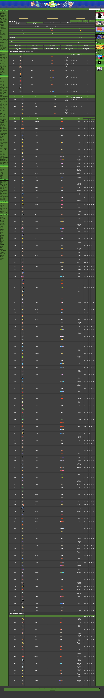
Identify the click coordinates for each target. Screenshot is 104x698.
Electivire (37, 586)
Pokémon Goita (2, 163)
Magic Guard (79, 163)
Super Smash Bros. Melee (3, 149)
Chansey (37, 266)
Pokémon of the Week (3, 35)
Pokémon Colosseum (2, 138)
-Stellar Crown (2, 229)
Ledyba (37, 329)
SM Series (1, 178)
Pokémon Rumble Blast (3, 119)
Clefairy (37, 163)
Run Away (79, 322)
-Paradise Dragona (2, 253)
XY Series (1, 177)
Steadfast (79, 558)
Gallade (37, 596)
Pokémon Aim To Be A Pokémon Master (4, 60)
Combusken (37, 422)
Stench (79, 231)
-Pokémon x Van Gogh (3, 42)
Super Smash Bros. (2, 155)
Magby (37, 398)
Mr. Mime (37, 273)
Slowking (37, 367)
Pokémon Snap (2, 152)
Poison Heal (79, 437)
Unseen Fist (66, 91)
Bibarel (37, 528)
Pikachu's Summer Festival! (3, 206)
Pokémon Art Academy (3, 105)
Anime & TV (4, 50)
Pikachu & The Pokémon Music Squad (4, 213)
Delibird (37, 391)
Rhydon (37, 262)
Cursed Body (79, 235)
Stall (79, 457)
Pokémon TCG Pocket (3, 85)
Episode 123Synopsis (98, 40)
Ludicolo (37, 433)
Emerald (1, 137)
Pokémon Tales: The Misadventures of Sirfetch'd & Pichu (3, 73)
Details (73, 20)
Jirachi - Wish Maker (2, 185)
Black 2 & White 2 (2, 114)
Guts (66, 59)
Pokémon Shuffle (2, 107)
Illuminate (79, 473)
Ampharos (36, 343)
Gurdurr (32, 63)
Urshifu (32, 91)
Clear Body (79, 504)
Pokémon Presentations (3, 43)
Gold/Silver (1, 146)
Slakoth (37, 440)
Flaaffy (37, 339)
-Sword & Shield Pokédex (3, 18)
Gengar (37, 235)
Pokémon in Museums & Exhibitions (3, 41)
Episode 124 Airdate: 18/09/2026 (98, 50)
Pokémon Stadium (2, 154)
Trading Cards (4, 214)
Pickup (79, 360)
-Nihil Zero (1, 246)
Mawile (37, 460)
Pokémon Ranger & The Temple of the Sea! (4, 187)
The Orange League (2, 54)
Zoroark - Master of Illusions (3, 190)
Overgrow (79, 412)
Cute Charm (79, 166)
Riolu (37, 558)
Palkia (37, 603)
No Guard (79, 208)
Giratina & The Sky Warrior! (3, 189)
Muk (36, 231)
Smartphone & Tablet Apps (3, 160)
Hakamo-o (36, 680)
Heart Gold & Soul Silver (3, 125)
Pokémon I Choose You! (3, 197)
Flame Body (79, 283)
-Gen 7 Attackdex (2, 26)
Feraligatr (36, 319)
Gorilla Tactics (79, 659)
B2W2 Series (1, 176)
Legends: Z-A (1, 79)
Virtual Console (2, 158)
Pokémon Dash (2, 139)
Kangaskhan (37, 269)
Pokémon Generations (3, 64)
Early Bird (79, 269)
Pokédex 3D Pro (2, 120)
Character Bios (2, 53)
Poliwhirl (37, 190)
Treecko (37, 412)
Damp (79, 176)
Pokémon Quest (2, 100)
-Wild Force (1, 256)
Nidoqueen (36, 156)
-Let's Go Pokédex (2, 17)
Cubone (37, 245)
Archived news (2, 12)
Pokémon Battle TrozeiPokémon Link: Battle (4, 104)
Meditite (37, 467)
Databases (4, 10)
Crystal (1, 147)
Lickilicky (37, 579)
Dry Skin (79, 566)
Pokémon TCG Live (2, 215)
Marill (37, 346)
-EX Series (1, 238)
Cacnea (37, 487)
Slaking (36, 106)
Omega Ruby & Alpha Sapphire (4, 103)
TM (85, 20)
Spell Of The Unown (2, 183)
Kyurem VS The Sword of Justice (4, 192)
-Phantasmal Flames (2, 224)
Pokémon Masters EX (3, 83)
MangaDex (1, 167)
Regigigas (36, 607)
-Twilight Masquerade (2, 230)
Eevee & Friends (2, 211)
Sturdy (79, 218)
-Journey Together (2, 227)
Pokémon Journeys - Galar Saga (4, 59)
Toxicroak (36, 569)
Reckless (79, 252)
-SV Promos (1, 241)
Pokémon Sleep (2, 84)
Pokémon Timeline (2, 38)
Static (79, 142)
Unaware (79, 528)
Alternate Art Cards (2, 218)
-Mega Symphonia (2, 248)
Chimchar (36, 518)
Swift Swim (79, 535)
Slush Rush (79, 663)
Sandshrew (36, 149)
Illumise (37, 477)
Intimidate (66, 71)
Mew (36, 302)
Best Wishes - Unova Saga (3, 57)
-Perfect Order (2, 223)
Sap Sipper (79, 633)
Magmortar (36, 589)
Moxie (66, 70)
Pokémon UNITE (2, 93)
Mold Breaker (79, 287)
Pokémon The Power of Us (3, 198)
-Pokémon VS (1, 258)
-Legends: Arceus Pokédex (3, 19)
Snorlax (37, 291)
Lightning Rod (79, 245)
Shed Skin (66, 69)
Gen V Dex (86, 22)
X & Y (1, 102)
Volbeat (37, 474)
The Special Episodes (2, 62)
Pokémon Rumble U (2, 116)
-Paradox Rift (1, 232)
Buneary (37, 545)
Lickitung (37, 259)
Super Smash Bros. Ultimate (3, 101)
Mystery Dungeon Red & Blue (4, 142)
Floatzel (37, 538)
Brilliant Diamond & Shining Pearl (4, 87)
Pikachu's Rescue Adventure (3, 203)
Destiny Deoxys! (2, 186)
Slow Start (79, 607)
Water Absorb (79, 190)
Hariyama (36, 113)
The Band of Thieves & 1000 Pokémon (3, 106)
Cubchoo (36, 663)
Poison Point (79, 159)
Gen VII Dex (52, 22)
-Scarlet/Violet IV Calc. (3, 34)
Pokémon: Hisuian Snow (3, 66)
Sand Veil (79, 149)
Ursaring (37, 388)
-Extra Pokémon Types (3, 216)
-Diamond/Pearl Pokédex (3, 15)
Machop (37, 207)
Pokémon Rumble (2, 127)
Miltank (36, 632)
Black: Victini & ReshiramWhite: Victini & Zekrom (4, 191)
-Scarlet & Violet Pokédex (3, 20)
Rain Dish (79, 433)
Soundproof (79, 272)
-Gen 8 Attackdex (2, 27)
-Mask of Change (2, 255)
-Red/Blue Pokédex (2, 13)
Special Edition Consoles (3, 159)
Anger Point (79, 184)
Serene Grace (79, 266)
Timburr (32, 60)
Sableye (37, 457)
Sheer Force (66, 60)
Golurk (32, 77)
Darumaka (36, 649)
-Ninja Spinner (2, 245)
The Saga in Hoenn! (2, 55)
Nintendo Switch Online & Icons (4, 162)
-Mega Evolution (2, 225)
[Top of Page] (99, 688)
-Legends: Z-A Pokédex (3, 21)
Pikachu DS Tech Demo (3, 143)
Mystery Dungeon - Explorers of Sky (4, 131)
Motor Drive (79, 586)
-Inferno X (1, 247)
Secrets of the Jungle (2, 199)
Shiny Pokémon (2, 63)
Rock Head (79, 217)
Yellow (1, 151)
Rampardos (37, 531)
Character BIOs (2, 168)
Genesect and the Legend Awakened (3, 193)
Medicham (36, 470)
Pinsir (37, 287)
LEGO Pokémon (2, 44)
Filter (79, 273)
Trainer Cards (1, 217)
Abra (36, 197)
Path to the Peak (2, 68)
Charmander (37, 121)
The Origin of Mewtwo (3, 181)
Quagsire (36, 363)
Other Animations (2, 70)
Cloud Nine (79, 177)
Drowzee (37, 238)
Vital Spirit (66, 103)
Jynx (37, 276)
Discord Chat (1, 46)
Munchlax (36, 555)
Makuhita (37, 450)
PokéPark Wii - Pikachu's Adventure (3, 129)
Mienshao (36, 673)
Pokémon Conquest (2, 118)
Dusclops (36, 501)
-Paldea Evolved (2, 234)
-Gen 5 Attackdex (2, 25)
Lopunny (37, 548)
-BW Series (1, 237)
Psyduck (37, 177)
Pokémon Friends (2, 81)
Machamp (36, 214)
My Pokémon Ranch (2, 134)
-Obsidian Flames (2, 233)
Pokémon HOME (2, 88)
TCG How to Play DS (2, 122)
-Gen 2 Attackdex (2, 23)
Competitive (79, 170)
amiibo (1, 161)
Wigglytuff (36, 173)
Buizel (37, 535)
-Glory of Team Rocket (3, 250)
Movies (4, 179)
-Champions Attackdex (3, 28)
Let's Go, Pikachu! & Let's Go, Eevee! (4, 96)
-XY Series (1, 236)
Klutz (66, 77)
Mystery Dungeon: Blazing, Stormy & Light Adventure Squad (4, 128)
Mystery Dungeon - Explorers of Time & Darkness (4, 133)
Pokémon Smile (2, 91)
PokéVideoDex (2, 69)
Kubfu (32, 84)
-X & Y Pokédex (2, 16)
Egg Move (91, 20)
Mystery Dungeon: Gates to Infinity (3, 117)
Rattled (79, 664)
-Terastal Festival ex (2, 252)
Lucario (37, 562)
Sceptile (37, 419)
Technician (79, 541)
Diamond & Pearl (2, 124)
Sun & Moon (1, 95)
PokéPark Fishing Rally (3, 144)
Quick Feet (79, 374)
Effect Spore (79, 436)
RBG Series (1, 170)
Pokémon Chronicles (2, 61)
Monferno (36, 521)
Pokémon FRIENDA (2, 164)
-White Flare (1, 226)
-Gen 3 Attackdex (2, 24)
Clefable (37, 166)
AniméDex (1, 52)
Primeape (36, 187)
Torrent (79, 135)
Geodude (36, 218)
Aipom (37, 360)
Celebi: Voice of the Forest (3, 184)
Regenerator (79, 670)
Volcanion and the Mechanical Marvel (4, 196)
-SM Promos (1, 242)
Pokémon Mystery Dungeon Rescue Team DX (3, 90)
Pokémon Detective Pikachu (3, 200)
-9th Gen (1, 36)
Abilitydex (1, 30)
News (1, 11)
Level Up (79, 20)
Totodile (37, 312)
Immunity (79, 290)
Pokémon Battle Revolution (3, 130)
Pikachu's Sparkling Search (3, 209)
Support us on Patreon (52, 690)
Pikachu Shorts (4, 201)
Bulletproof (79, 676)
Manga (4, 165)
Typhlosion (36, 309)
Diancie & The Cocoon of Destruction (3, 195)
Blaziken (37, 426)
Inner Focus (66, 57)
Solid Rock (79, 583)
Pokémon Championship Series (4, 39)
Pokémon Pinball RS (2, 141)
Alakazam (36, 204)
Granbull (37, 374)
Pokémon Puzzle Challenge (3, 148)
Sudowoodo (37, 353)
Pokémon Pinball (2, 153)
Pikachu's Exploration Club (3, 208)
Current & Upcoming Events (3, 47)
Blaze (79, 121)
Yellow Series (1, 171)
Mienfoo (36, 670)
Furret (37, 326)
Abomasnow (37, 572)
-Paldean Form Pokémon (3, 49)
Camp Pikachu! (2, 205)
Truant (66, 106)
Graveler (37, 221)
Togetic (37, 336)
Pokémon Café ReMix (3, 82)
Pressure (79, 501)
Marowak (36, 248)
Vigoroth (36, 103)
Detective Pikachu (2, 110)
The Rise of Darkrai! (2, 188)
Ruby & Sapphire (2, 136)
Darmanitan (36, 656)
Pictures (98, 42)
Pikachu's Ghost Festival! (3, 207)
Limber (79, 251)
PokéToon (1, 67)
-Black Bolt (1, 249)
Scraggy (32, 70)
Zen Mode (79, 660)
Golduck (37, 180)
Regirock (37, 504)
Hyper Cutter (79, 460)
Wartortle (37, 135)
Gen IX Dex (18, 22)
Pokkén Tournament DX (3, 99)
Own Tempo (79, 228)
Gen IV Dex (18, 23)
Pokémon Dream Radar (3, 115)
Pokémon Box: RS (2, 140)
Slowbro (37, 228)
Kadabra (37, 200)
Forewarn (79, 242)
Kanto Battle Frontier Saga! (3, 56)
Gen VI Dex (69, 22)
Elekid (37, 395)
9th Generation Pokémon (3, 48)
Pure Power (79, 467)
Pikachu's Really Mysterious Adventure (3, 210)
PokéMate (1, 145)
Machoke (36, 211)
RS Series (1, 172)
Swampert (36, 429)
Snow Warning (79, 572)
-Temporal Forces (2, 231)
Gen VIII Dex (35, 22)
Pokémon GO (1, 89)
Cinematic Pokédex (2, 33)
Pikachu (37, 142)
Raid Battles (1, 219)
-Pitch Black (1, 222)
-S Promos (1, 260)
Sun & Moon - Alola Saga (3, 58)
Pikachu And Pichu (2, 204)
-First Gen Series (2, 239)
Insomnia (79, 238)
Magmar (37, 283)
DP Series (1, 174)
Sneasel (37, 381)
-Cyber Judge (1, 257)
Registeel (36, 511)
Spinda (37, 484)
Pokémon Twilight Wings (3, 65)
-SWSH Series (2, 235)
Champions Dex (52, 24)
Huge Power (79, 350)
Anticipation (79, 565)
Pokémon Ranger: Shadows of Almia (4, 132)
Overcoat (79, 681)
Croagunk (36, 565)
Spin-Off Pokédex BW (3, 32)
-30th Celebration (2, 221)
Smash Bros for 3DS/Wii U (3, 112)
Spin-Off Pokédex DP (2, 31)
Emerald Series (2, 173)
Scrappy (79, 402)
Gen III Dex (35, 23)
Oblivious (79, 259)
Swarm (79, 329)
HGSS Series (1, 175)
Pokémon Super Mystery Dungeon (3, 109)
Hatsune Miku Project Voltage (4, 40)
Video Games (4, 76)
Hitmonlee (36, 252)
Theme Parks (1, 45)
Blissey (37, 405)
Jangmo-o (36, 677)
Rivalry (79, 156)
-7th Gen (1, 37)
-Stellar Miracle (2, 254)
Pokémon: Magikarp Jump (3, 98)
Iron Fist (66, 56)
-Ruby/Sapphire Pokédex (3, 14)
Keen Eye (79, 255)
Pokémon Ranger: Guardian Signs (3, 126)
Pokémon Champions (2, 80)
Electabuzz (36, 280)
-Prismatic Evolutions (2, 228)
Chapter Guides (2, 169)
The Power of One (2, 182)
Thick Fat (66, 109)
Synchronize (79, 200)
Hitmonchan (32, 56)
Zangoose (36, 494)
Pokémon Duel (2, 111)
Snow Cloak (79, 666)
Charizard (36, 128)
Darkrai (37, 610)
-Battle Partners (2, 251)
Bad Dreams (79, 610)
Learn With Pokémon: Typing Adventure (3, 121)
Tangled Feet (79, 484)
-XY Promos (1, 243)
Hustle (79, 392)
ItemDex (1, 29)
